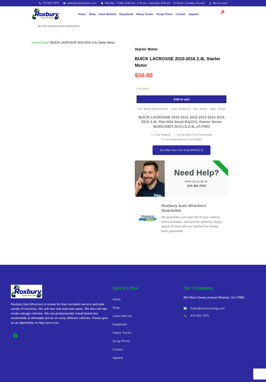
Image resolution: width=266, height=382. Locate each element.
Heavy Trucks (144, 14)
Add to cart (182, 99)
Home (82, 14)
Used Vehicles (107, 14)
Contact (180, 14)
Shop (92, 14)
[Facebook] (15, 335)
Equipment (126, 14)
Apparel (194, 14)
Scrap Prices (164, 14)
